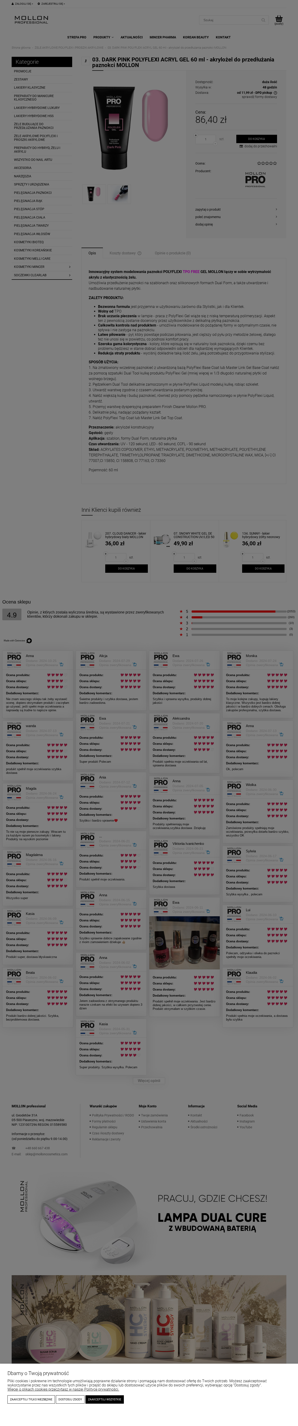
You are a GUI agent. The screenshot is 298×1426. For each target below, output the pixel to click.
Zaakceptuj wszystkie (104, 1399)
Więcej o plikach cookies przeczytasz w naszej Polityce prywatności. (63, 1389)
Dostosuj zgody (70, 1399)
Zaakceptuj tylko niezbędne (31, 1399)
